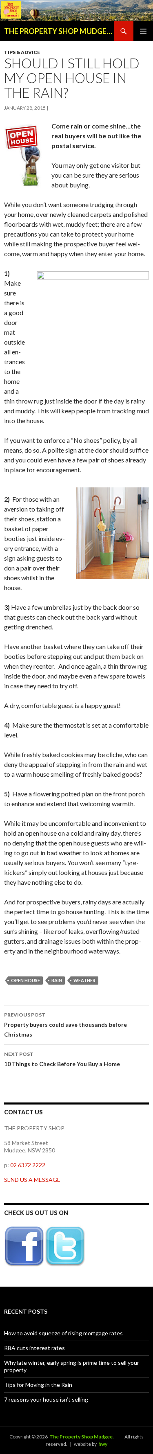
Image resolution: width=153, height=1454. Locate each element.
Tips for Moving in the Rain (38, 1384)
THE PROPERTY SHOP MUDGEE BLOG (59, 31)
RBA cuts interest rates (34, 1347)
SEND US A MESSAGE (32, 1179)
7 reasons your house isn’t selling (46, 1399)
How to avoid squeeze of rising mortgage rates (63, 1333)
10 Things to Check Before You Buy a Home (62, 1059)
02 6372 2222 (27, 1164)
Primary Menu (143, 31)
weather (84, 980)
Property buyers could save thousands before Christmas (65, 1025)
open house (25, 980)
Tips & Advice (22, 52)
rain (56, 980)
